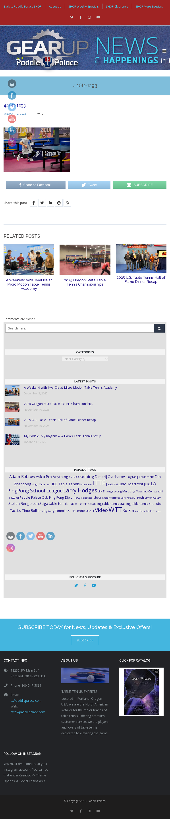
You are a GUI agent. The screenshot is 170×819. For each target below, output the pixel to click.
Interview (86, 484)
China (72, 477)
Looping (117, 491)
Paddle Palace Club (33, 497)
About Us (55, 6)
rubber (97, 498)
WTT (115, 509)
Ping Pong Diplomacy (64, 497)
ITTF (98, 482)
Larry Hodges (80, 490)
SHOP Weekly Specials (83, 6)
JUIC (147, 484)
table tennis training (116, 504)
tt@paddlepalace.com (26, 700)
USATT (90, 511)
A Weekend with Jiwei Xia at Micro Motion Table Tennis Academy (29, 284)
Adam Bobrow (22, 476)
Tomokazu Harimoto (70, 511)
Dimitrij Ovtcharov (110, 476)
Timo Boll (29, 510)
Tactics (15, 510)
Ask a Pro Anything (52, 476)
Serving (124, 497)
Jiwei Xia (112, 484)
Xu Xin (128, 510)
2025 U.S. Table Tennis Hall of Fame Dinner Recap (141, 279)
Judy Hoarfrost (131, 484)
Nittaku (14, 498)
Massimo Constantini (149, 491)
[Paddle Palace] (81, 51)
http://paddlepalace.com (28, 712)
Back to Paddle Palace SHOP (23, 6)
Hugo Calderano (41, 484)
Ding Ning (132, 477)
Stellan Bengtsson (23, 503)
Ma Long (128, 491)
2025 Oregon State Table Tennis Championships (85, 282)
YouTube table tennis (147, 511)
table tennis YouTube (146, 504)
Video (101, 510)
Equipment (146, 477)
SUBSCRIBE (85, 640)
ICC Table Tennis (66, 484)
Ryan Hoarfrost (111, 497)
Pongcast (86, 497)
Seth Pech (137, 498)
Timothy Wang (45, 511)
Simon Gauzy (153, 497)
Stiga (43, 503)
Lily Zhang (105, 491)
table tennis (58, 503)
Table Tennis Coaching (85, 504)
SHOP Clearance (117, 6)
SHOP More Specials (149, 6)
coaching (85, 476)
